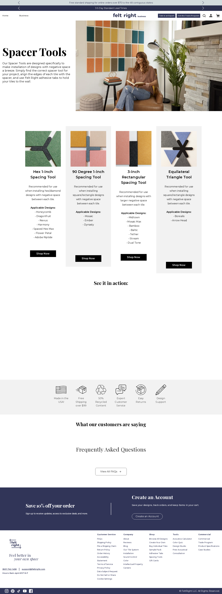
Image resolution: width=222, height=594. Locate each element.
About (126, 539)
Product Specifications (208, 546)
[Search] (204, 15)
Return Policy (103, 550)
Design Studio (179, 546)
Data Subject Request (107, 571)
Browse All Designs (158, 539)
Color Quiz (178, 542)
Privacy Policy (103, 568)
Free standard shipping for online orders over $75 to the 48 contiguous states (111, 2)
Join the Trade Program (188, 16)
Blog (125, 546)
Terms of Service (105, 564)
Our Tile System (131, 550)
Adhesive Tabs (156, 553)
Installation (128, 553)
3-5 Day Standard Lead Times (111, 8)
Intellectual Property (133, 564)
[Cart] (218, 16)
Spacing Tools (155, 557)
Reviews (127, 542)
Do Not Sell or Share (106, 575)
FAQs (99, 539)
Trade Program (205, 542)
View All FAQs (108, 471)
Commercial (204, 539)
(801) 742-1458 (9, 569)
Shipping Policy (104, 542)
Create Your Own (157, 542)
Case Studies (204, 550)
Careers (127, 568)
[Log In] (210, 15)
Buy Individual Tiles (158, 546)
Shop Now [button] (43, 253)
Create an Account (147, 516)
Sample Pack (155, 550)
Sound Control (130, 557)
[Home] (99, 15)
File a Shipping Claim (106, 546)
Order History (103, 553)
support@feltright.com (33, 569)
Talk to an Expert (166, 16)
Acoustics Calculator (182, 539)
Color (126, 560)
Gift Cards (154, 560)
